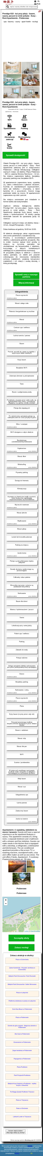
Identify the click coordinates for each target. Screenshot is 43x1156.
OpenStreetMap (35, 931)
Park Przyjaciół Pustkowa (22, 1075)
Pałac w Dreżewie (22, 1108)
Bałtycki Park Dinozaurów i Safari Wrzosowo (22, 984)
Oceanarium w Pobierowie (22, 1042)
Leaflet (26, 931)
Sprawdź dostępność (15, 155)
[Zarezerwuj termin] (39, 11)
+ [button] (6, 899)
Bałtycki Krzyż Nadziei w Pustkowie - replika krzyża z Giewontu (22, 1084)
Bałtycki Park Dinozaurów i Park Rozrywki (22, 976)
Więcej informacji (26, 283)
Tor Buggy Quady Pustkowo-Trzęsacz (22, 1092)
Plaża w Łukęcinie (22, 992)
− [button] (6, 903)
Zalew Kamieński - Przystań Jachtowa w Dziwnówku (22, 968)
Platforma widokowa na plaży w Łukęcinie (22, 1001)
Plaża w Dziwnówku (22, 959)
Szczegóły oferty (21, 938)
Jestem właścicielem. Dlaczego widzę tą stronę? (15, 1131)
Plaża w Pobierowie (22, 1017)
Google (30, 1146)
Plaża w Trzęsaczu (22, 1100)
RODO (17, 1153)
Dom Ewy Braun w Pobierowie (22, 1009)
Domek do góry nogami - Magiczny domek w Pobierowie (22, 1026)
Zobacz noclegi (21, 948)
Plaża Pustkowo (22, 1067)
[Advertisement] (21, 42)
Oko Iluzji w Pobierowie (22, 1034)
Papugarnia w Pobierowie (22, 1059)
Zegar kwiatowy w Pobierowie (22, 1050)
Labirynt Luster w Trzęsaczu (22, 1116)
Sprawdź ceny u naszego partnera (26, 276)
